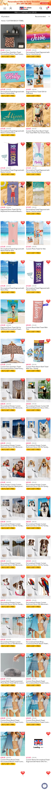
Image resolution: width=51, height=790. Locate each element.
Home (3, 21)
